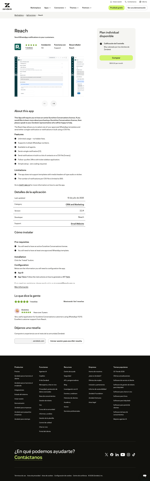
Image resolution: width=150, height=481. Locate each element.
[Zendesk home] (8, 6)
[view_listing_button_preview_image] (41, 76)
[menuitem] (143, 2)
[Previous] (45, 103)
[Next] (54, 103)
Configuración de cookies (63, 476)
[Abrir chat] (144, 475)
